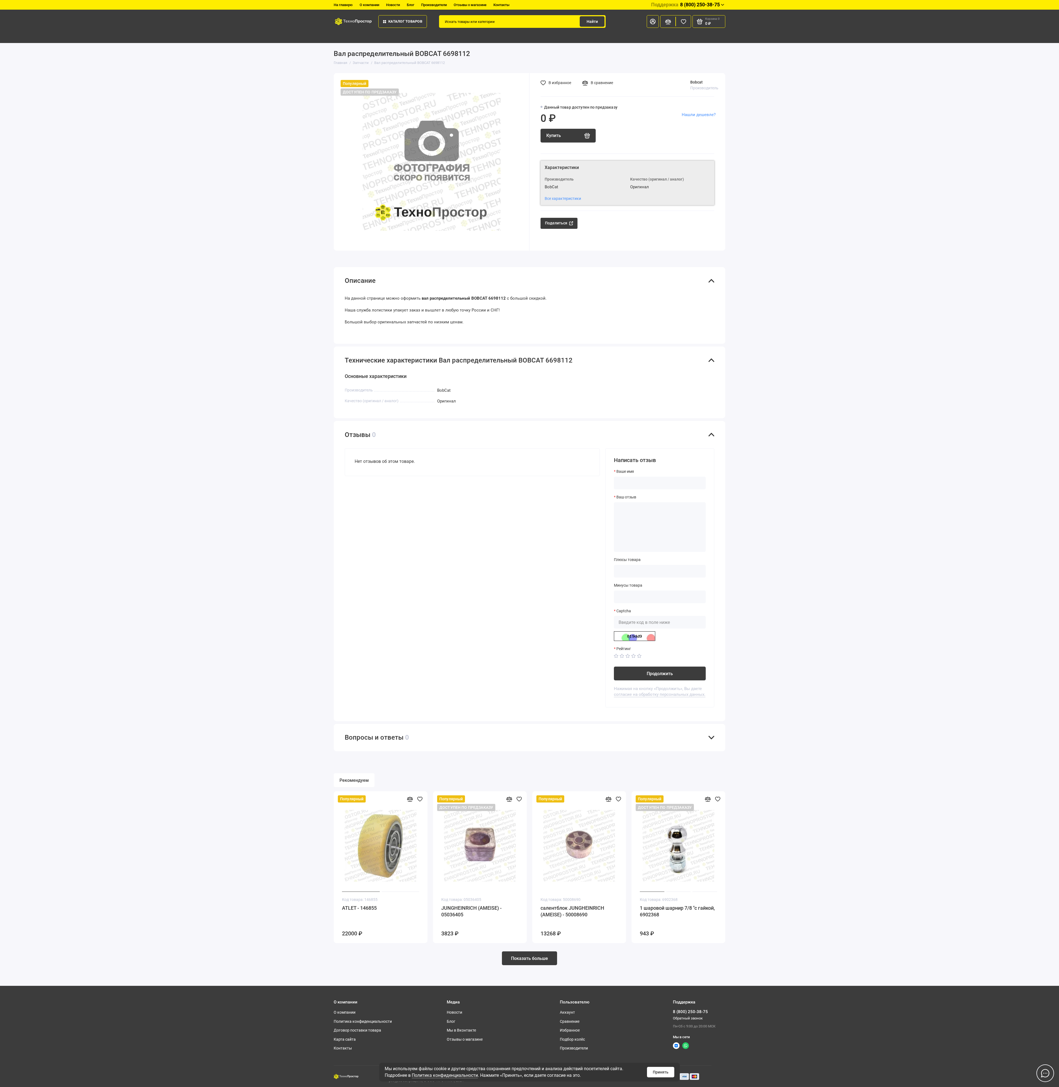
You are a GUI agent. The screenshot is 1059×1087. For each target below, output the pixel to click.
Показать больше (529, 958)
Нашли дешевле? (699, 114)
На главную (343, 5)
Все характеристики (563, 198)
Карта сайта (345, 1039)
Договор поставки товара (357, 1030)
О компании (369, 5)
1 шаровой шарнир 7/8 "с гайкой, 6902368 (677, 911)
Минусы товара (628, 585)
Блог (410, 5)
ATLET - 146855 (359, 908)
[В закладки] (419, 798)
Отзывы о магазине (470, 5)
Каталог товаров (405, 21)
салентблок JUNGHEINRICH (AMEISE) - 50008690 (572, 911)
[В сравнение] (409, 798)
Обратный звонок (688, 1018)
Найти (592, 21)
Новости (393, 5)
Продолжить (660, 673)
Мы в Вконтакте (461, 1030)
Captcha (623, 611)
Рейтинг (623, 648)
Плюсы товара (627, 559)
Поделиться (556, 223)
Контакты (501, 5)
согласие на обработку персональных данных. (659, 694)
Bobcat (696, 82)
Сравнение (569, 1021)
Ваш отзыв (626, 497)
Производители (434, 5)
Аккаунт (567, 1012)
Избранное (570, 1030)
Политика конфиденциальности (445, 1075)
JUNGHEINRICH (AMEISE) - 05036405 (471, 911)
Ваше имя (625, 471)
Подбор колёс (572, 1039)
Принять (660, 1072)
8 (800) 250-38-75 (685, 4)
